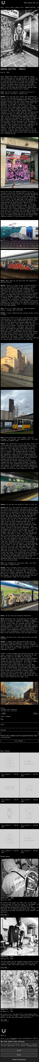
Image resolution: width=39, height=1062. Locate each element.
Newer (4, 713)
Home (2, 7)
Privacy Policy (32, 1045)
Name (2, 719)
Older (35, 713)
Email (2, 724)
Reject (19, 1055)
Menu (25, 3)
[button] (30, 3)
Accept (19, 1050)
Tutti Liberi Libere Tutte (14, 7)
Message (3, 730)
